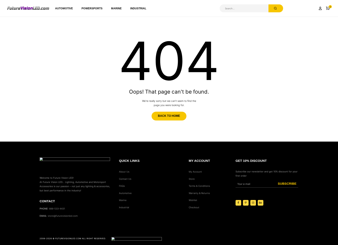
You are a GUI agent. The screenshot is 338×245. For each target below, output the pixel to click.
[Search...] (275, 8)
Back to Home (169, 115)
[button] (328, 8)
